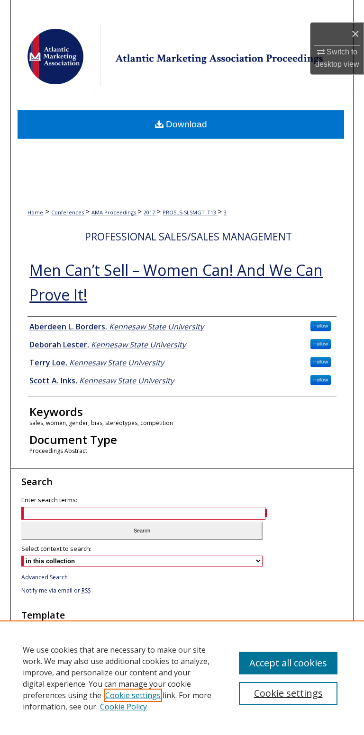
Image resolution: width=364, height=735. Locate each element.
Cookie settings (133, 695)
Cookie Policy (123, 706)
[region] (182, 677)
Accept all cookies (288, 662)
